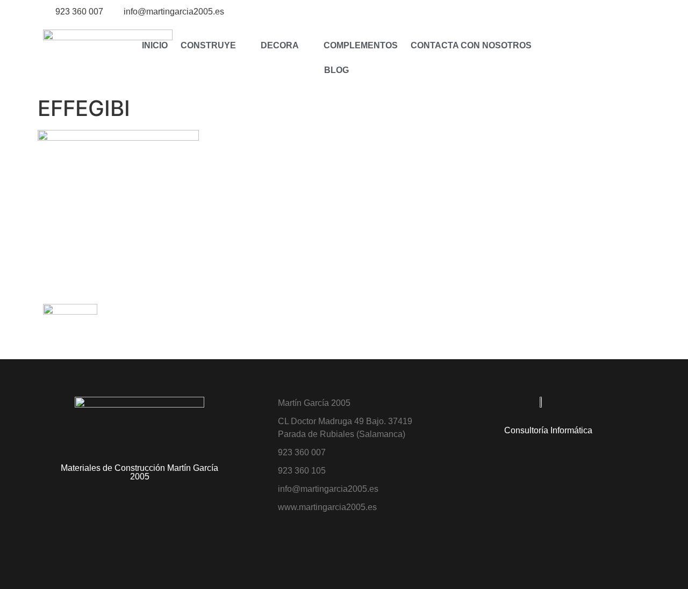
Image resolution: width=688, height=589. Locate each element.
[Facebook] (638, 12)
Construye (208, 45)
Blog (336, 70)
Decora (280, 45)
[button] (562, 58)
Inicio (155, 45)
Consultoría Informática (548, 430)
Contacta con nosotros (471, 45)
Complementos (361, 45)
